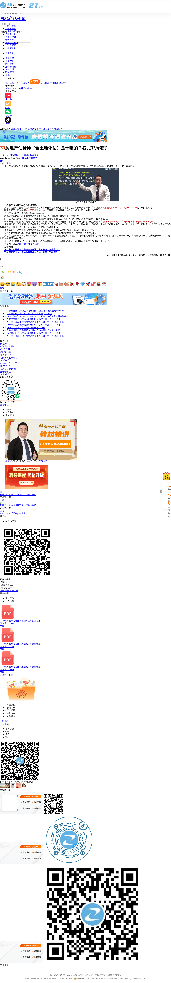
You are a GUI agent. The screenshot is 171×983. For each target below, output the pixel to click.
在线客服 (169, 498)
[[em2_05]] (23, 284)
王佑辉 (8, 461)
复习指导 (47, 129)
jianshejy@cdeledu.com (114, 979)
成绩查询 (25, 83)
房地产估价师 (13, 18)
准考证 (17, 83)
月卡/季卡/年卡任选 (9, 590)
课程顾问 (169, 507)
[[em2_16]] (82, 284)
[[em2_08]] (39, 284)
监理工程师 (10, 45)
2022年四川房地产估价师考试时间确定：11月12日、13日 (33, 333)
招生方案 (9, 58)
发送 (2, 288)
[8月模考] (53, 141)
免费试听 (9, 61)
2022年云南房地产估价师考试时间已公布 (26, 327)
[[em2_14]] (71, 284)
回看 (2, 500)
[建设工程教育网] (85, 5)
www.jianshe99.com (73, 975)
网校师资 (9, 64)
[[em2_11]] (55, 284)
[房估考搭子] (53, 304)
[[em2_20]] (104, 284)
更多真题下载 (6, 675)
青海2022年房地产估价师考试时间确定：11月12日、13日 (33, 319)
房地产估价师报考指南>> (29, 244)
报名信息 (9, 83)
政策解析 (63, 83)
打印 (2, 161)
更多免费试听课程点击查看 (13, 513)
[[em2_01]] (2, 284)
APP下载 (16, 32)
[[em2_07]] (34, 284)
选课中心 (9, 53)
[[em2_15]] (77, 284)
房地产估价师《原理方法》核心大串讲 (18, 505)
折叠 (161, 491)
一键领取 (4, 721)
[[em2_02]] (7, 284)
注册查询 (54, 83)
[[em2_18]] (93, 284)
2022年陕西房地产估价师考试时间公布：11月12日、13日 (33, 325)
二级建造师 (10, 28)
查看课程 (4, 405)
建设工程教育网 (18, 129)
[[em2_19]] (98, 284)
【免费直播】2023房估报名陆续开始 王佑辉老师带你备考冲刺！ (37, 311)
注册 (10, 24)
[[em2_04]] (18, 284)
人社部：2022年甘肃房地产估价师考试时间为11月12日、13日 (35, 322)
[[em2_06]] (29, 284)
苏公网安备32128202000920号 (87, 979)
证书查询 (45, 83)
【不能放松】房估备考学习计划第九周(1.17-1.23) (29, 313)
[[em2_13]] (66, 284)
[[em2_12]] (61, 284)
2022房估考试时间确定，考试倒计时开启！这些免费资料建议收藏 (38, 316)
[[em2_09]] (45, 284)
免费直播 (9, 69)
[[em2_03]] (13, 284)
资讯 (7, 75)
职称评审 (9, 40)
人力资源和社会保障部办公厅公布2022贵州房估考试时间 (33, 330)
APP (169, 489)
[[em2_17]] (88, 284)
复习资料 (18, 88)
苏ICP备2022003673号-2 (49, 979)
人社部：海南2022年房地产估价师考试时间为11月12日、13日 (35, 336)
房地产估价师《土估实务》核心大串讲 (18, 494)
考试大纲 (9, 88)
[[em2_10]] (50, 284)
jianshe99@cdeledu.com (138, 979)
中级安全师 (10, 48)
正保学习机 (10, 67)
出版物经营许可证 (66, 979)
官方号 (4, 32)
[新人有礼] (166, 476)
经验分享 (28, 88)
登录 (3, 24)
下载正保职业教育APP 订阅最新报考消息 (19, 155)
